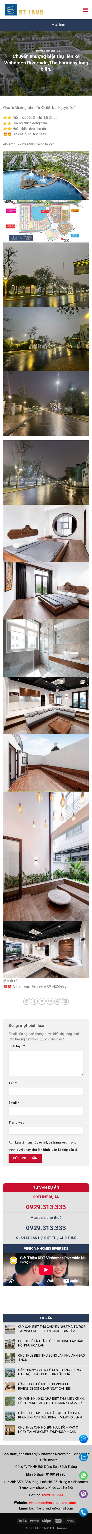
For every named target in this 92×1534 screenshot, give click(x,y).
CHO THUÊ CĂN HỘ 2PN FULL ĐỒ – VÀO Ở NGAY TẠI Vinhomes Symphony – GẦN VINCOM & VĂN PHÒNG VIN (48, 1430)
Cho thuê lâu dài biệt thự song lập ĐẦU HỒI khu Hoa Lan (50, 1343)
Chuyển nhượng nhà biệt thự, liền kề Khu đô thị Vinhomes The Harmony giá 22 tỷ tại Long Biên (52, 1401)
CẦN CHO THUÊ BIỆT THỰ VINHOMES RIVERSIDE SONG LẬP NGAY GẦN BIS (44, 1386)
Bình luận (17, 1046)
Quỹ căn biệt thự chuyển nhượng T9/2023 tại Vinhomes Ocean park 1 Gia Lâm (51, 1329)
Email (14, 1103)
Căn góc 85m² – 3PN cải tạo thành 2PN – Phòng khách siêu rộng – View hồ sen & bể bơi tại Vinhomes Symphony (50, 1415)
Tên (13, 1083)
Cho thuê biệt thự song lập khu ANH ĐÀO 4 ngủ (51, 1358)
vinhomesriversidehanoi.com (52, 1503)
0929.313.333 (46, 1207)
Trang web (16, 1122)
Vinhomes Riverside (46, 50)
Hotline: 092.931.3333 (46, 24)
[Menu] (85, 10)
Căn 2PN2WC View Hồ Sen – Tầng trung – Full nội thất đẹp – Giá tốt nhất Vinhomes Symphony (51, 1372)
